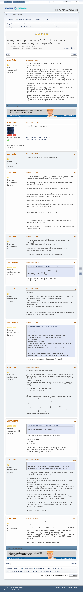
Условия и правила (67, 587)
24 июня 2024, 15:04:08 (32, 154)
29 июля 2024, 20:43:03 (32, 460)
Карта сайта (24, 589)
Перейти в (42, 575)
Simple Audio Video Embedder (12, 589)
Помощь (57, 587)
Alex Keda (11, 60)
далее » (73, 48)
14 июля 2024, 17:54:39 (32, 236)
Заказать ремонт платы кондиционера (38, 137)
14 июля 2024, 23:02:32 (32, 367)
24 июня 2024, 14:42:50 (32, 122)
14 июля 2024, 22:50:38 (32, 322)
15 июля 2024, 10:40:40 (32, 421)
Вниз (8, 54)
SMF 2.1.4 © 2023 (9, 587)
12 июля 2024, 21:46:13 (32, 172)
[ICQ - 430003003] (8, 140)
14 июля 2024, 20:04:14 (32, 289)
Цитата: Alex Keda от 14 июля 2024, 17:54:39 (43, 266)
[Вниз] (80, 273)
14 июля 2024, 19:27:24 (32, 262)
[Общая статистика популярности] (8, 34)
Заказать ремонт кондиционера (36, 139)
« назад (66, 48)
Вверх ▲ (76, 587)
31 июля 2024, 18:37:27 (32, 518)
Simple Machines (18, 587)
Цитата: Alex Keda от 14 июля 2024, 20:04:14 (43, 327)
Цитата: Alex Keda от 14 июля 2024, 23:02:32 (43, 425)
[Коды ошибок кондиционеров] (8, 142)
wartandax (12, 123)
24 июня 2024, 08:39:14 (32, 60)
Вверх (8, 564)
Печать (74, 54)
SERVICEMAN (12, 262)
